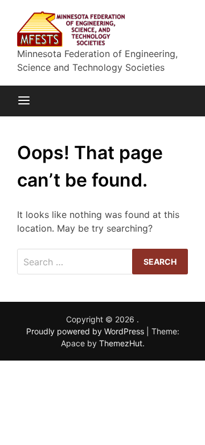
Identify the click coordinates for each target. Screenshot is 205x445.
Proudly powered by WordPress (86, 331)
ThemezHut (120, 343)
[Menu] (24, 101)
